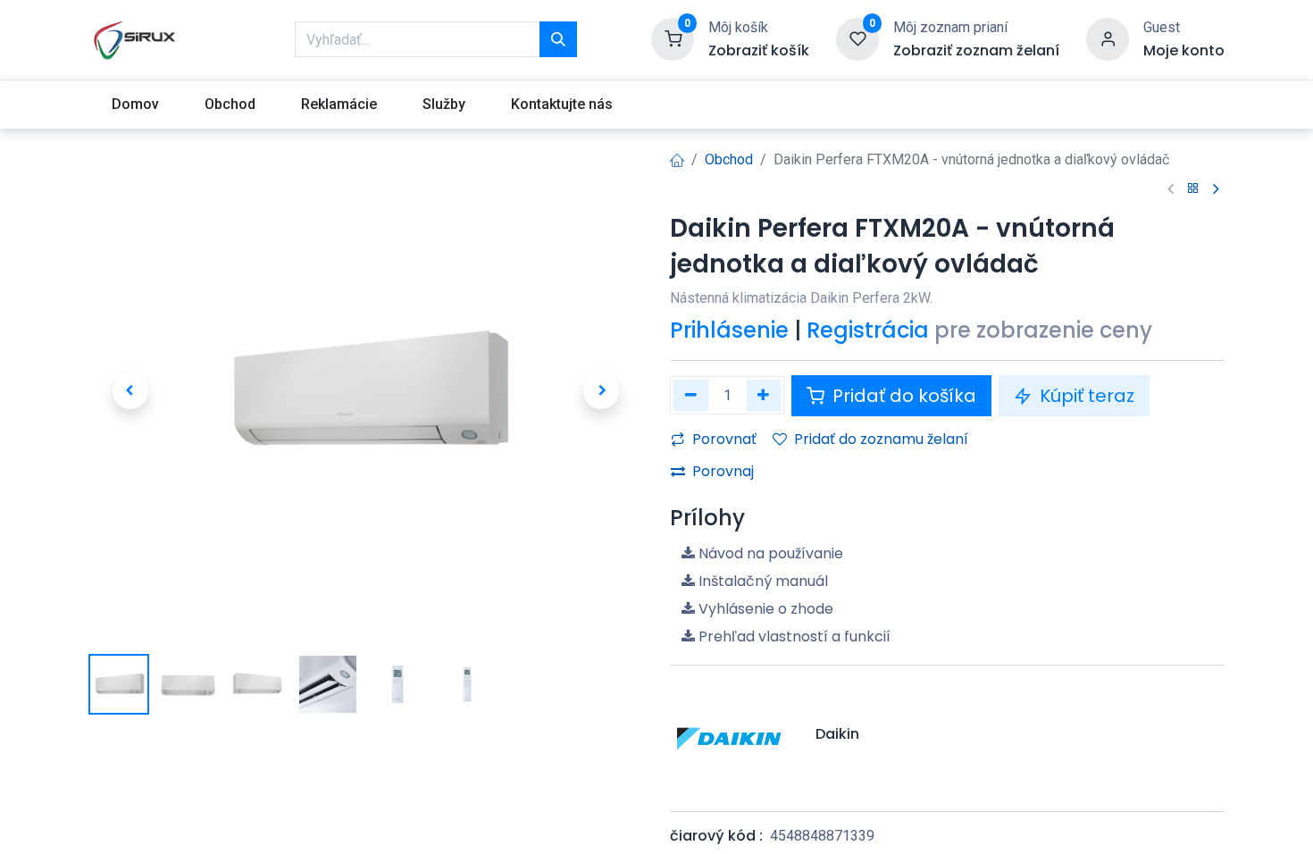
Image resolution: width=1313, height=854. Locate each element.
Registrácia (868, 330)
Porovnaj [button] (723, 471)
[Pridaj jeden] (764, 395)
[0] (672, 38)
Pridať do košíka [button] (902, 395)
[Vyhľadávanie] (558, 39)
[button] (129, 391)
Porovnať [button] (724, 439)
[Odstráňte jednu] (690, 395)
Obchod (729, 159)
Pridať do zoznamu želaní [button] (881, 439)
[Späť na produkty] (1193, 189)
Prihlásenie (729, 330)
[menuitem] (134, 104)
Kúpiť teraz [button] (1084, 395)
